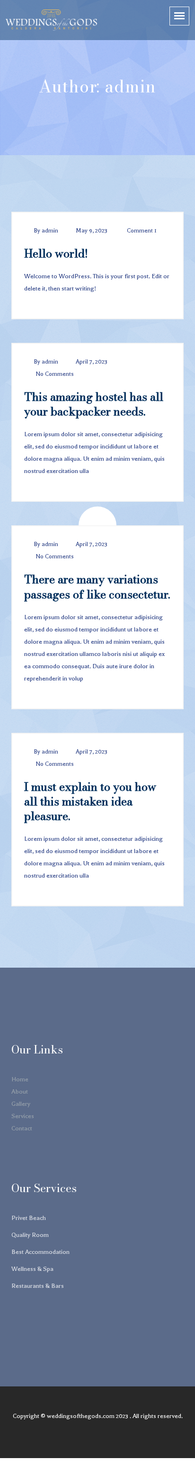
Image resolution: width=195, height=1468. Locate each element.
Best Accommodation (40, 1251)
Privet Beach (28, 1217)
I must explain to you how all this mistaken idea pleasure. (90, 801)
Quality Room (30, 1234)
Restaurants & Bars (37, 1285)
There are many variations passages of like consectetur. (97, 587)
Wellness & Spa (32, 1268)
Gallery (20, 1103)
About (19, 1091)
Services (22, 1116)
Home (19, 1079)
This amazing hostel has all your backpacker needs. (93, 404)
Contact (21, 1128)
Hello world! (56, 253)
